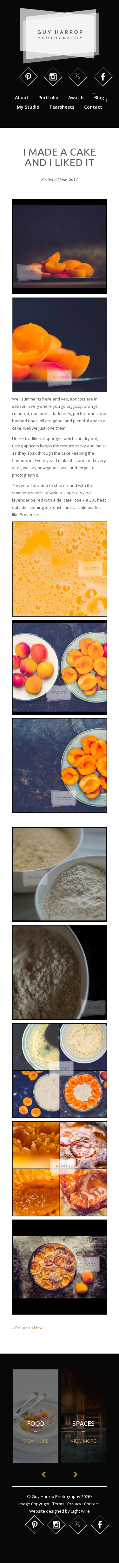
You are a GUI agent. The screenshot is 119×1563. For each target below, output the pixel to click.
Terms (58, 1504)
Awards (76, 97)
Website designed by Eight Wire (59, 1511)
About (22, 97)
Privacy (74, 1504)
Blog (99, 97)
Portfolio (48, 97)
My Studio (28, 107)
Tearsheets (61, 107)
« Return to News (28, 1327)
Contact (93, 107)
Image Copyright (34, 1504)
